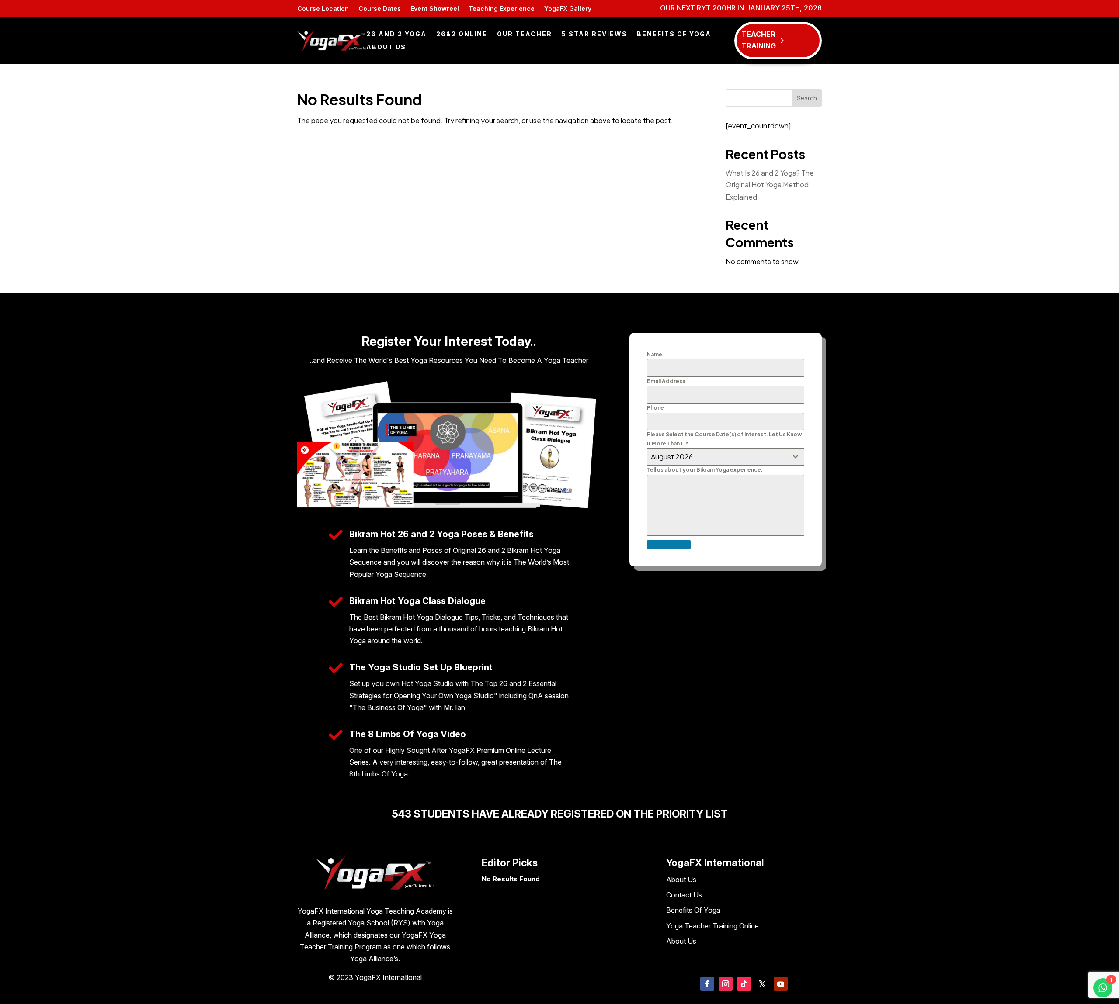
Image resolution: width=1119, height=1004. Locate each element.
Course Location (323, 9)
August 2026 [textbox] (672, 456)
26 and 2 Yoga (396, 34)
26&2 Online (461, 34)
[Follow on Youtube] (781, 984)
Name (654, 354)
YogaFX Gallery (567, 9)
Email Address (666, 381)
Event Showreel (434, 9)
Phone (655, 407)
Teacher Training (758, 40)
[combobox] (725, 457)
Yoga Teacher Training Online (712, 925)
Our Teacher (524, 34)
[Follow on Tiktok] (744, 984)
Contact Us (684, 894)
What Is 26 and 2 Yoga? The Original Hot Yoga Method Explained (770, 184)
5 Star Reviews (594, 34)
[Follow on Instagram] (726, 984)
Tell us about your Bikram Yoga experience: (705, 469)
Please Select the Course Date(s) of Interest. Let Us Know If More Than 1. (724, 438)
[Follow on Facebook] (707, 984)
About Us (386, 47)
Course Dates (379, 9)
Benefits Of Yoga (674, 34)
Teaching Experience (502, 9)
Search (807, 98)
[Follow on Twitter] (762, 984)
